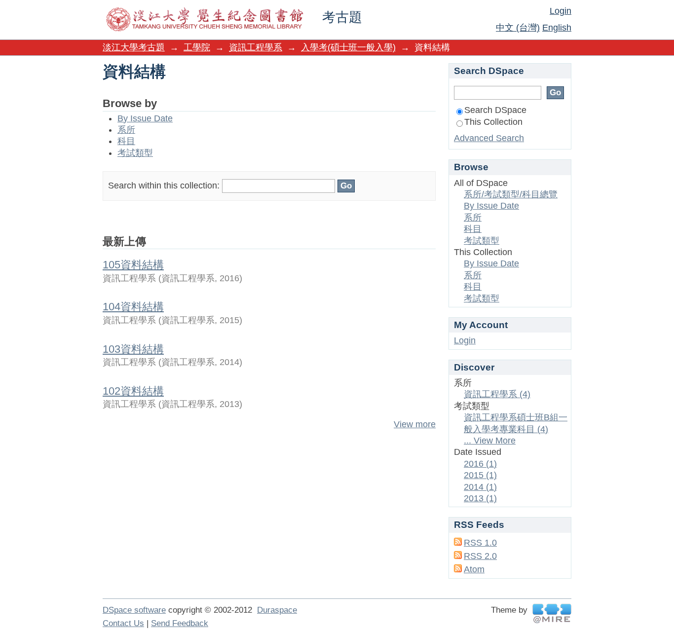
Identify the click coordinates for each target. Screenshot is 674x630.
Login (560, 11)
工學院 (197, 47)
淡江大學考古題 (134, 47)
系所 (126, 130)
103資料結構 (133, 349)
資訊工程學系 (255, 47)
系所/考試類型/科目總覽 (511, 194)
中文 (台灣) (518, 28)
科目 (126, 141)
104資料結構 (133, 306)
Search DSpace (495, 110)
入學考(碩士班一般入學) (348, 47)
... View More (490, 440)
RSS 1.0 (480, 543)
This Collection (493, 122)
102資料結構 (133, 391)
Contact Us (123, 623)
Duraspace (277, 610)
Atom (474, 569)
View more (415, 424)
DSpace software (134, 610)
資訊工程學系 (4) (497, 394)
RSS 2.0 (480, 556)
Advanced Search (489, 138)
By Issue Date (145, 118)
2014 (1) (480, 487)
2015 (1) (480, 475)
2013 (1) (480, 498)
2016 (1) (480, 464)
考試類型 (135, 153)
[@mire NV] (551, 613)
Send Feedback (179, 623)
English (556, 28)
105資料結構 (133, 265)
